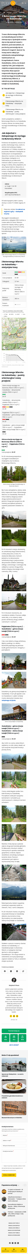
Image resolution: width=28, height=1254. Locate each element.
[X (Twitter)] (11, 971)
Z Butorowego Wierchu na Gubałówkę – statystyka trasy (14, 103)
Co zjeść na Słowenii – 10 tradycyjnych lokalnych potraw (15, 1191)
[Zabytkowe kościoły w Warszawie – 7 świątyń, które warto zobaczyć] (4, 1199)
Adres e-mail (7, 1140)
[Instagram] (12, 1243)
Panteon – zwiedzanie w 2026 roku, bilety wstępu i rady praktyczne (17, 1214)
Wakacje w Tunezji (14, 1233)
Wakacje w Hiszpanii (14, 1230)
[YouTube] (18, 1243)
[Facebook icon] (11, 1016)
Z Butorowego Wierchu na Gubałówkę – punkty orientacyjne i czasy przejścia (15, 111)
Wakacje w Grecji (14, 1228)
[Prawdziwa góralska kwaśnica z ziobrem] (14, 1086)
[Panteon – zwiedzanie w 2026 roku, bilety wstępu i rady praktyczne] (4, 1214)
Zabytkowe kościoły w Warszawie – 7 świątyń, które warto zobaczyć (17, 1199)
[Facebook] (5, 971)
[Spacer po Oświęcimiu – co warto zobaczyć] (14, 1065)
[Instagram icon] (14, 1016)
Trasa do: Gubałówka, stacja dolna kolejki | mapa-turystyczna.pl (13, 365)
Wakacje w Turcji (14, 1223)
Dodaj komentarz (8, 1151)
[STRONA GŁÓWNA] (4, 12)
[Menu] (25, 3)
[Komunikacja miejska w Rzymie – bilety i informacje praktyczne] (4, 1206)
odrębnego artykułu (9, 700)
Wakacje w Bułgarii (14, 1235)
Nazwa (5, 1135)
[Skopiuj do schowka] (23, 971)
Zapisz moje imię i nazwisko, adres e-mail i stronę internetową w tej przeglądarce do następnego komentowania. (13, 1168)
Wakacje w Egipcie (14, 1225)
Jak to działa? (14, 1045)
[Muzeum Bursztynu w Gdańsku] (14, 1108)
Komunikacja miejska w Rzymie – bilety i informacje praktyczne (16, 1206)
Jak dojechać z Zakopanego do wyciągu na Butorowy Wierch (15, 95)
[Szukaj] (22, 3)
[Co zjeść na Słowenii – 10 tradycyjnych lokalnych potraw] (4, 1191)
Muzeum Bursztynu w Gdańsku (12, 1118)
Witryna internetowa (9, 1145)
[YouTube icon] (17, 1016)
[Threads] (17, 971)
